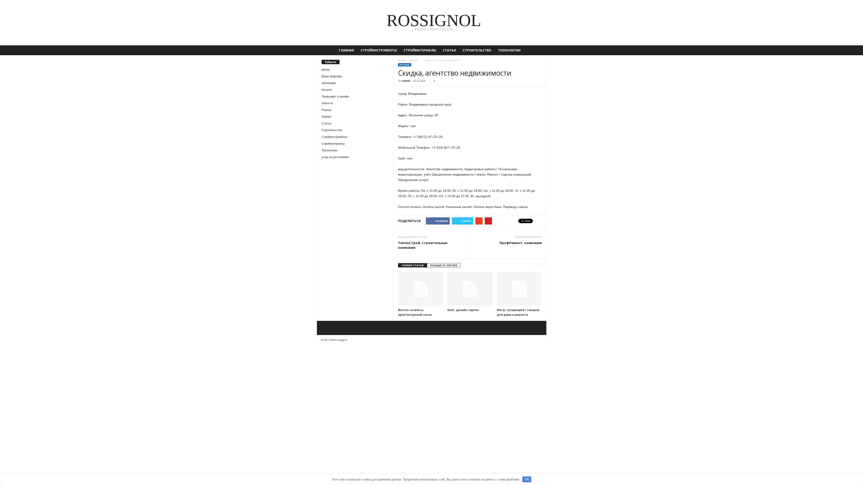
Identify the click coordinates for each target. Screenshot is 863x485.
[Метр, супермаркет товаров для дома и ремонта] (519, 289)
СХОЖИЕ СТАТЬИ (413, 265)
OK (527, 479)
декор (325, 69)
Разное (326, 110)
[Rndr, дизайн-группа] (469, 289)
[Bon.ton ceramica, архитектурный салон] (420, 289)
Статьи (449, 50)
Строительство (477, 50)
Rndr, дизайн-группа (463, 310)
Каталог (327, 89)
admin (406, 80)
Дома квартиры (332, 76)
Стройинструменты (379, 50)
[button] (540, 50)
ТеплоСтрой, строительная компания (422, 245)
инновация (329, 83)
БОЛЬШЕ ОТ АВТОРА (443, 265)
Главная (346, 50)
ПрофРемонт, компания (520, 242)
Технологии (509, 50)
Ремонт (326, 116)
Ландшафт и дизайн (335, 96)
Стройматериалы (420, 50)
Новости (327, 103)
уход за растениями (335, 157)
